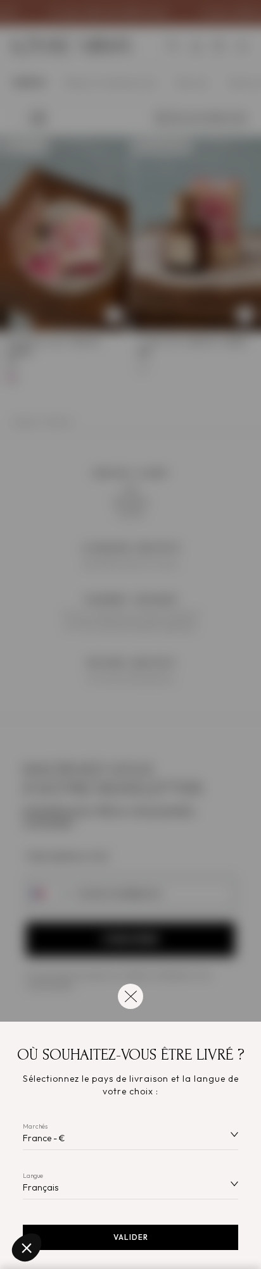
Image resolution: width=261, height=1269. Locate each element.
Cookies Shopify (51, 1205)
